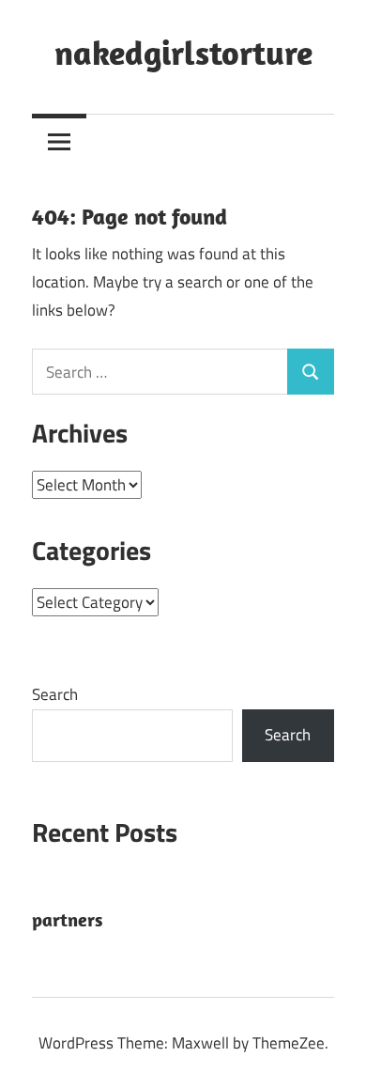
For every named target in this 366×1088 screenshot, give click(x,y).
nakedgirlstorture (183, 52)
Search (55, 694)
